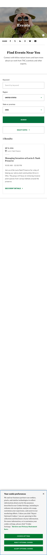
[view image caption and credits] (43, 34)
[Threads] (25, 41)
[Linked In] (20, 41)
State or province (9, 104)
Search (23, 120)
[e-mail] (35, 41)
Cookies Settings (23, 536)
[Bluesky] (30, 41)
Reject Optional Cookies (23, 542)
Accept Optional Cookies (23, 549)
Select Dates (22, 130)
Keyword (6, 80)
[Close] (43, 493)
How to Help (23, 20)
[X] (15, 41)
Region (5, 92)
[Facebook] (10, 41)
